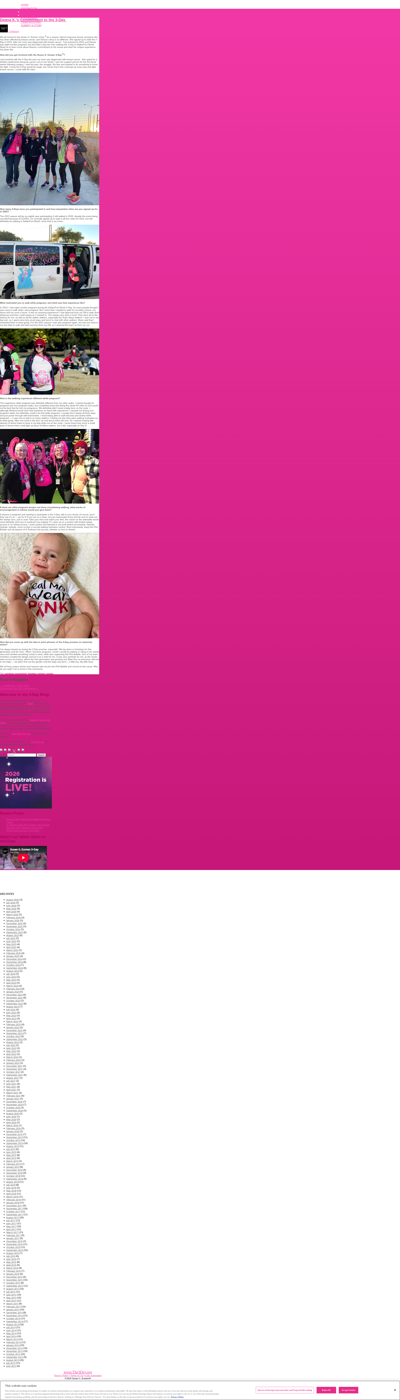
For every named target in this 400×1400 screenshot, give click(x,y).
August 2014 (12, 1324)
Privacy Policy (61, 1375)
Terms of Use (77, 1375)
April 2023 (11, 1018)
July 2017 (10, 1220)
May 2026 (11, 908)
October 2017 (13, 1211)
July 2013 (10, 1363)
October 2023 (13, 1000)
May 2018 (11, 1190)
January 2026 (12, 920)
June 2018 (11, 1187)
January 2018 (12, 1202)
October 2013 (13, 1354)
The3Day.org (37, 742)
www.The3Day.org (78, 1372)
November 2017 (14, 1208)
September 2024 (14, 967)
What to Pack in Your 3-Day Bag (22, 830)
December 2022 (14, 1030)
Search (3, 755)
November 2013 (14, 1351)
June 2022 (11, 1048)
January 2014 (12, 1345)
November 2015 (14, 1279)
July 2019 (10, 1149)
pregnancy (41, 673)
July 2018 (10, 1184)
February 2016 (13, 1270)
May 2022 (11, 1051)
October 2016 (13, 1247)
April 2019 (11, 1158)
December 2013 (14, 1348)
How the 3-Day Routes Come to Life (24, 827)
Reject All (326, 1390)
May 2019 (11, 1155)
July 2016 (10, 1256)
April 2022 (11, 1054)
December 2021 (14, 1066)
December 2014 (14, 1312)
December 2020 (14, 1101)
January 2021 (12, 1098)
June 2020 (11, 1116)
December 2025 (14, 923)
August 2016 (12, 1253)
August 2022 (12, 1042)
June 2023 (11, 1012)
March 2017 (12, 1232)
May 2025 (11, 944)
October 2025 (13, 929)
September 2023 (14, 1003)
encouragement (21, 673)
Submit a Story (31, 25)
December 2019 (14, 1134)
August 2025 (12, 935)
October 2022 (13, 1036)
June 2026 (11, 905)
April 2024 (11, 982)
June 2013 (11, 1366)
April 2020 (11, 1122)
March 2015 (12, 1303)
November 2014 (14, 1315)
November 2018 (14, 1172)
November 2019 (14, 1137)
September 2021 (14, 1074)
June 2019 (11, 1152)
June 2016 (11, 1259)
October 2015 (13, 1282)
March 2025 (12, 950)
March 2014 (12, 1339)
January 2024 (12, 991)
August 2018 (12, 1181)
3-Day (30, 703)
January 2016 (12, 1273)
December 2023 (14, 994)
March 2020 (12, 1125)
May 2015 (11, 1297)
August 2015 (12, 1288)
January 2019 (12, 1166)
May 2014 (11, 1333)
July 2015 (10, 1291)
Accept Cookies (348, 1390)
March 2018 (12, 1196)
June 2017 (11, 1223)
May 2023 (11, 1015)
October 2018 (13, 1175)
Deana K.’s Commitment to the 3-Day (33, 20)
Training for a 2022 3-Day (14, 685)
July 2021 (10, 1080)
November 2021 (14, 1068)
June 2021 (11, 1083)
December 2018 (14, 1169)
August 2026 (12, 899)
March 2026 (12, 914)
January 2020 (12, 1131)
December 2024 (14, 959)
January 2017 (12, 1238)
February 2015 (13, 1306)
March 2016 (12, 1267)
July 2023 (10, 1009)
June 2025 (11, 941)
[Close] (395, 1390)
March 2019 (12, 1161)
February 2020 (13, 1128)
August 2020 (12, 1113)
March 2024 (12, 985)
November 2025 (14, 926)
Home (24, 5)
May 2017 (11, 1226)
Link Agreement (93, 1375)
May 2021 (11, 1086)
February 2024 (13, 988)
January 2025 (12, 956)
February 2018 (13, 1199)
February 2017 (13, 1235)
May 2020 (11, 1119)
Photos (26, 15)
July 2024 (10, 973)
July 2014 (10, 1327)
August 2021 (12, 1077)
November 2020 (14, 1104)
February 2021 (13, 1095)
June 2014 (11, 1330)
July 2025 (10, 938)
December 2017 (14, 1205)
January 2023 (12, 1027)
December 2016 (14, 1241)
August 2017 (12, 1217)
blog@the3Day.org (21, 733)
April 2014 (11, 1336)
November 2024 (14, 962)
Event (25, 11)
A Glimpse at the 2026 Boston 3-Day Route (28, 825)
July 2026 (10, 902)
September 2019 (14, 1143)
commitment (9, 673)
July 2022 (10, 1045)
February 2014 (13, 1342)
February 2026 (13, 917)
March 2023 (12, 1021)
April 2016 (11, 1265)
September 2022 (14, 1039)
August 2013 (12, 1360)
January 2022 (12, 1063)
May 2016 (11, 1262)
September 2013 (14, 1357)
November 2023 (14, 997)
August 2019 (12, 1146)
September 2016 (14, 1250)
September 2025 (14, 932)
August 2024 (12, 970)
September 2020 (14, 1110)
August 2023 (12, 1006)
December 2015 (14, 1276)
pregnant (49, 673)
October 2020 (13, 1107)
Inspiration (29, 8)
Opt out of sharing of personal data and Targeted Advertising (285, 1390)
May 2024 (11, 979)
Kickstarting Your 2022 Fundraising (19, 688)
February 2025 (13, 953)
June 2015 (11, 1294)
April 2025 (11, 947)
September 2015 (14, 1285)
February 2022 (13, 1060)
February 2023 (13, 1024)
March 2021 (12, 1092)
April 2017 (11, 1229)
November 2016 (14, 1244)
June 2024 (11, 976)
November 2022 (14, 1033)
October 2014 (13, 1318)
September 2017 (14, 1214)
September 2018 (14, 1178)
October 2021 (13, 1071)
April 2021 (11, 1089)
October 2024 (13, 965)
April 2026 (11, 911)
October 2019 (13, 1140)
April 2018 (11, 1193)
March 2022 (12, 1057)
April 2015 (11, 1300)
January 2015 (12, 1309)
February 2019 (13, 1164)
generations (32, 673)
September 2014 (14, 1321)
